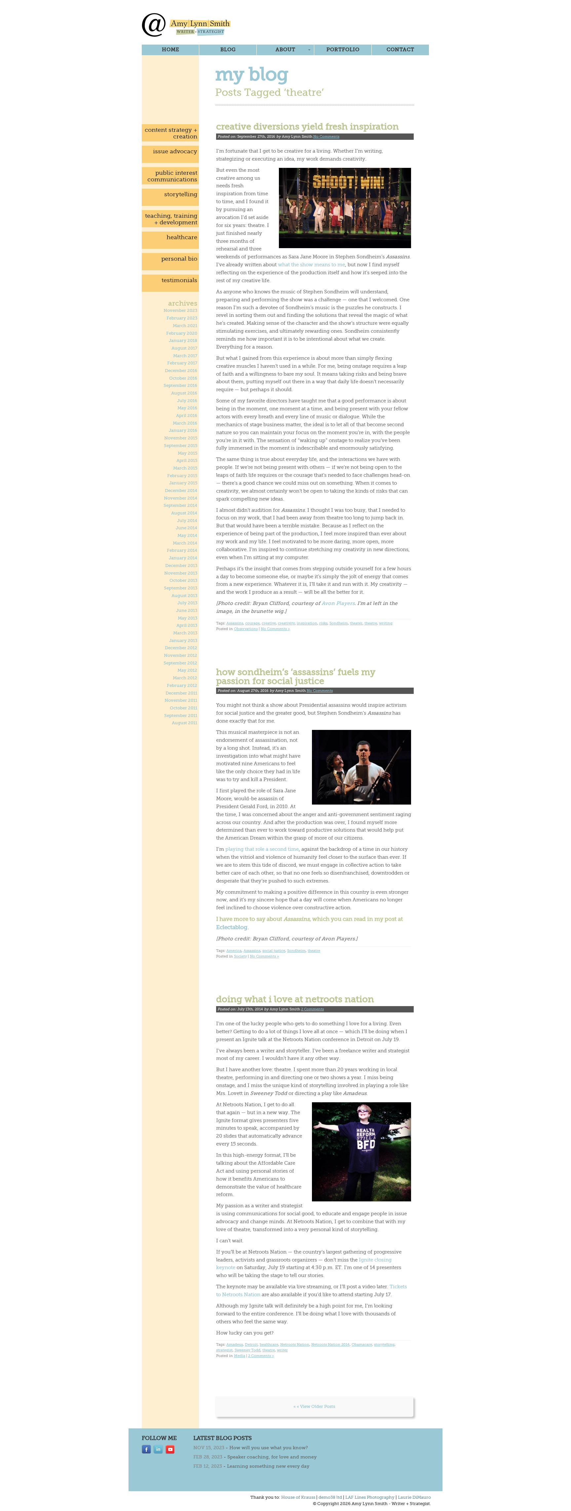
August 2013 (184, 595)
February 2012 (182, 685)
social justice (273, 951)
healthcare (182, 237)
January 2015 (183, 483)
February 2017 (182, 363)
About (285, 50)
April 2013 (186, 625)
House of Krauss (298, 1497)
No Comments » (275, 629)
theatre (370, 623)
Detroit (251, 1344)
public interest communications (172, 176)
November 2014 (180, 498)
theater (356, 623)
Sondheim (338, 623)
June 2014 (186, 528)
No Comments (326, 136)
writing (386, 623)
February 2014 (182, 550)
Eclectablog (231, 927)
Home (170, 50)
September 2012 (180, 663)
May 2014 (187, 535)
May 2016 (187, 408)
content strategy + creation (171, 133)
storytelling (180, 194)
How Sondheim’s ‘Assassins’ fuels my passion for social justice (295, 676)
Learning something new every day (268, 1466)
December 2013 (181, 565)
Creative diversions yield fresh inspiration (307, 126)
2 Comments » (261, 1356)
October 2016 (183, 378)
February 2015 (182, 475)
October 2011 (183, 708)
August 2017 (184, 348)
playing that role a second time (262, 849)
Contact (400, 50)
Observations (246, 629)
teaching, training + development (171, 218)
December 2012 (181, 648)
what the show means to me (311, 265)
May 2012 (187, 670)
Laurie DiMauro (414, 1497)
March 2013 (185, 633)
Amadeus (234, 1344)
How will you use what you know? (268, 1447)
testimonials (179, 280)
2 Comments (312, 1009)
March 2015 (185, 468)
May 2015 (187, 453)
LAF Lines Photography (370, 1497)
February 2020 (181, 333)
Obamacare (362, 1344)
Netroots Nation (294, 1344)
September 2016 (180, 385)
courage (252, 623)
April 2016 (186, 415)
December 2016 (181, 370)
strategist (224, 1350)
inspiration (307, 623)
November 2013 (180, 573)
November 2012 (180, 655)
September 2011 (180, 715)
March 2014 (185, 543)
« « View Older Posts (314, 1406)
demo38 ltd (330, 1497)
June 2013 (186, 610)
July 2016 (187, 400)
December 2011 (181, 693)
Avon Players (338, 603)
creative (269, 623)
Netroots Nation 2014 (330, 1344)
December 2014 (181, 490)
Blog (228, 50)
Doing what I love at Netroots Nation (295, 999)
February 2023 (182, 318)
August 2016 (184, 393)
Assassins (234, 623)
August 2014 (184, 513)
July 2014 (187, 520)
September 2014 (180, 505)
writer (282, 1350)
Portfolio (343, 50)
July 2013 (187, 603)
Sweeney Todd (247, 1350)
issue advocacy (175, 151)
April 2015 (186, 460)
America (234, 951)
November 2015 (180, 438)
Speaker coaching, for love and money (272, 1456)
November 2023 (180, 310)
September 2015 (180, 445)
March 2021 (185, 325)
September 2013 (180, 588)
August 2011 (184, 723)
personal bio (179, 258)
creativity (286, 623)
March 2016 (185, 423)
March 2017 (185, 356)
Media (239, 1356)
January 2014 (183, 558)
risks (323, 623)
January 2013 (183, 640)
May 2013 (187, 618)
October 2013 (183, 580)
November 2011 (181, 700)
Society (240, 956)
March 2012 (185, 678)
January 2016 (183, 430)
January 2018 (183, 340)
